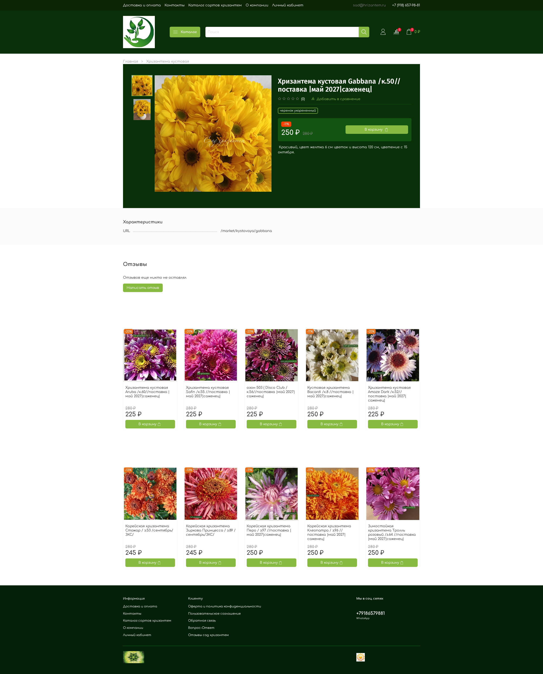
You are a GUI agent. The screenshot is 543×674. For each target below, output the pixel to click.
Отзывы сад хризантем (208, 635)
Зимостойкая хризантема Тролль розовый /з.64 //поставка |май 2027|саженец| (392, 532)
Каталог (189, 32)
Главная (130, 61)
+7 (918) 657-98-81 (406, 5)
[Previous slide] (163, 133)
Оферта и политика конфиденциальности (224, 606)
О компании (257, 5)
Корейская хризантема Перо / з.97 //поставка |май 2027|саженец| (269, 530)
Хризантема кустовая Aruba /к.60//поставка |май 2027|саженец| (147, 392)
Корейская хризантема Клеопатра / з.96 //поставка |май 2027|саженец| (329, 532)
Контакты (175, 5)
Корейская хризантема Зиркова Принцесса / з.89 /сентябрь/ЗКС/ (211, 530)
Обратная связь (202, 620)
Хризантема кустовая (167, 61)
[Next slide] (263, 133)
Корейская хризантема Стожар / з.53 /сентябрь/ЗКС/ (149, 530)
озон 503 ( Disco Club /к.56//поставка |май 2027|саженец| (271, 392)
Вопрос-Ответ (201, 627)
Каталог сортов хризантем (215, 5)
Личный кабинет (287, 5)
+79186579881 (370, 613)
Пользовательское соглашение (214, 613)
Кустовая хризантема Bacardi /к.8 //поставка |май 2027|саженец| (330, 392)
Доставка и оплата (142, 5)
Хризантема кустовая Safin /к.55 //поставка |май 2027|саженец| (208, 392)
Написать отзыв (143, 288)
